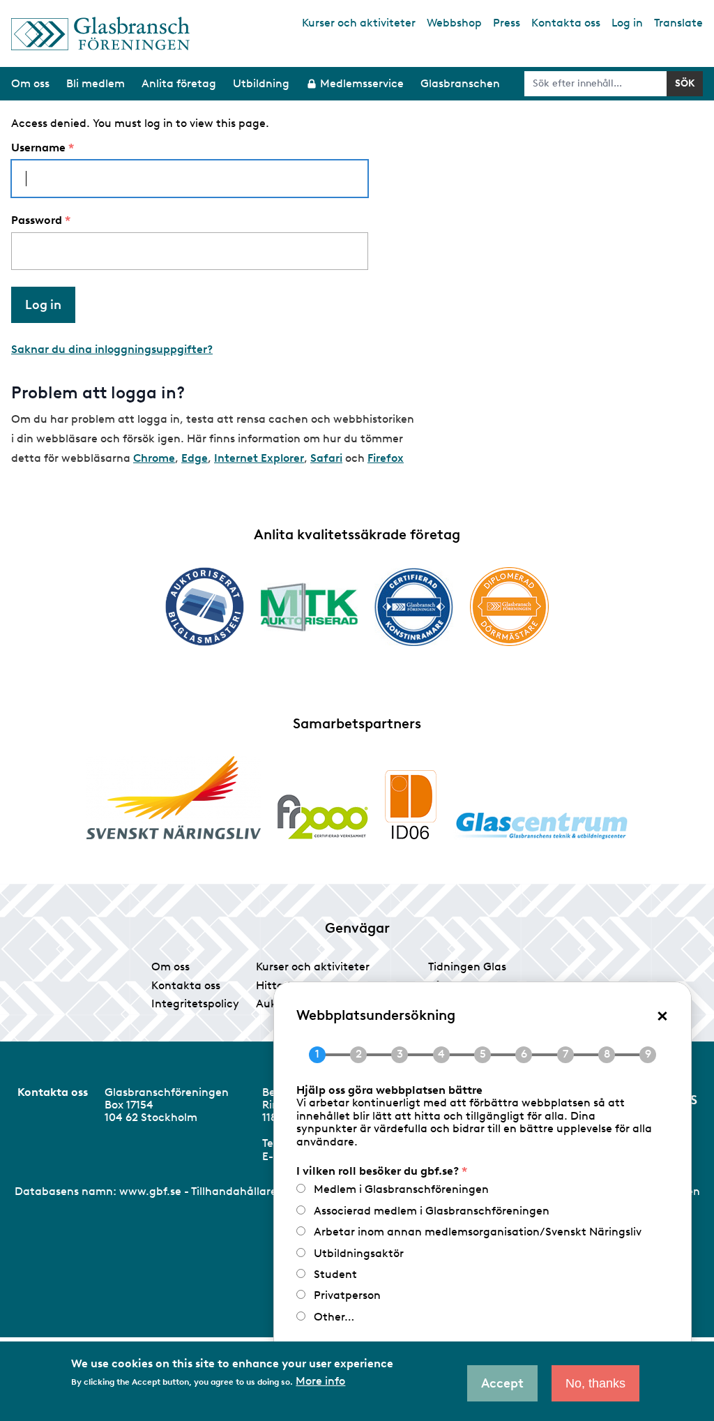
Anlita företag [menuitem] (179, 83)
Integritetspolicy (195, 1003)
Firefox (385, 458)
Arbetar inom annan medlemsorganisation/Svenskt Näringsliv (477, 1231)
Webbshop (454, 22)
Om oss (170, 966)
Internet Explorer (259, 458)
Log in (627, 22)
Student (335, 1274)
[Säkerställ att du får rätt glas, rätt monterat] (309, 606)
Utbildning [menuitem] (261, 83)
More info (320, 1381)
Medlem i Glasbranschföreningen (401, 1189)
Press (506, 22)
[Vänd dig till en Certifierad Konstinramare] (413, 607)
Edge (194, 458)
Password (36, 220)
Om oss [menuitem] (30, 83)
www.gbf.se (150, 1191)
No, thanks (595, 1383)
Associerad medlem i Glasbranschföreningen (431, 1210)
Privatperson (347, 1295)
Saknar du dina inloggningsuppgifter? (112, 349)
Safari (326, 458)
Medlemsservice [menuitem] (362, 83)
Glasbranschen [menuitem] (460, 83)
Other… (334, 1316)
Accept (502, 1383)
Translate (678, 22)
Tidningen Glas (467, 966)
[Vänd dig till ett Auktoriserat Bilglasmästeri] (204, 606)
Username (38, 148)
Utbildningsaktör (359, 1253)
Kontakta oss (565, 22)
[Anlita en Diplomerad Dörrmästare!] (509, 606)
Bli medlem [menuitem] (95, 83)
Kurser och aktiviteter (359, 22)
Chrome (154, 458)
